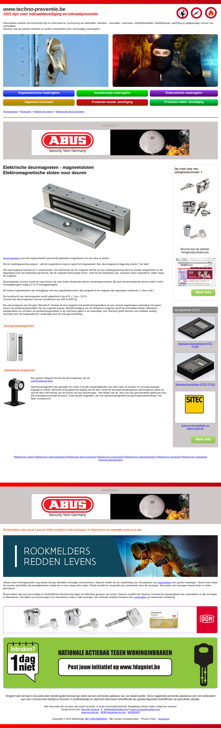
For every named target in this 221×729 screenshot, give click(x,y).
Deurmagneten (11, 258)
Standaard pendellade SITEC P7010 (195, 384)
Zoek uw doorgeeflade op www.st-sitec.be (195, 427)
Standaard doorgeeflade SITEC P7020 (195, 345)
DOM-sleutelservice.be (113, 712)
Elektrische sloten (43, 111)
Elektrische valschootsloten (50, 456)
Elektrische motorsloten (111, 456)
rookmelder (140, 597)
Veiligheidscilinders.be (116, 709)
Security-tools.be (90, 709)
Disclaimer (164, 718)
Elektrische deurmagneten (70, 111)
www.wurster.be (89, 712)
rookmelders (164, 582)
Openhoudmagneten (110, 459)
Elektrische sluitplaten (194, 456)
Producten (25, 111)
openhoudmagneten (42, 381)
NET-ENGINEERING (96, 718)
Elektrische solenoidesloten (140, 456)
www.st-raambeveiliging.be (145, 709)
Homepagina (10, 111)
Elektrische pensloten (169, 456)
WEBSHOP (134, 712)
